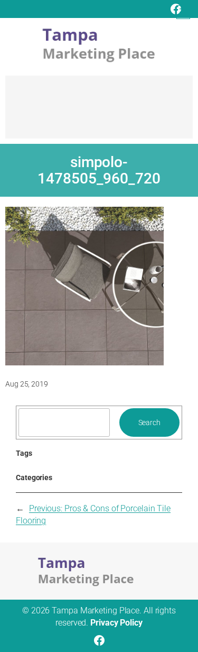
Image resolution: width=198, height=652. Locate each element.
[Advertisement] (99, 112)
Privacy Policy (116, 623)
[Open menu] (183, 12)
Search (149, 422)
